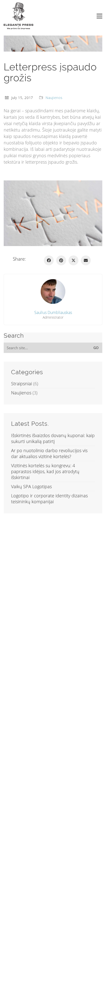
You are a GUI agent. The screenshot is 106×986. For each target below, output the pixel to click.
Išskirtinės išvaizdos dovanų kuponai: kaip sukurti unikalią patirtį (53, 438)
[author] (53, 291)
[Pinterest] (61, 260)
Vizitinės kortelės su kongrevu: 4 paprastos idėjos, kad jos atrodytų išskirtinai (45, 471)
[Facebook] (49, 260)
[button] (99, 16)
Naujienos (54, 98)
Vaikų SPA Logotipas (31, 486)
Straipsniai (21, 384)
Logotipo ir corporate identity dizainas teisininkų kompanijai (49, 498)
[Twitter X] (73, 260)
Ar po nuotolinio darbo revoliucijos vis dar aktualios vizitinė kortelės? (49, 453)
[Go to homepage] (18, 15)
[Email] (86, 260)
